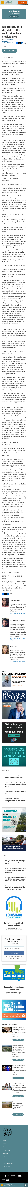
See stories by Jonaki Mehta (18, 613)
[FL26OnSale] (14, 704)
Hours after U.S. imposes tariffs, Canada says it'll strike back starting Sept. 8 (15, 800)
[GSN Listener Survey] (14, 732)
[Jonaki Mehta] (5, 602)
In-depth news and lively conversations (14, 924)
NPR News (5, 771)
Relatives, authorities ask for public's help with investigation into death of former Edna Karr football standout (15, 879)
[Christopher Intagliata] (5, 622)
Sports (4, 855)
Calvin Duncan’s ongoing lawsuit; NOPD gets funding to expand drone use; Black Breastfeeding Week (19, 1069)
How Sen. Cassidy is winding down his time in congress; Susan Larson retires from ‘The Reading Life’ (19, 1031)
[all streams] (26, 1185)
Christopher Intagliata (5, 42)
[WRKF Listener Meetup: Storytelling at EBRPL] (14, 679)
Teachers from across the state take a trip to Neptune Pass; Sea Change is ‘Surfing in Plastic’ (19, 1105)
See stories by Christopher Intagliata (18, 639)
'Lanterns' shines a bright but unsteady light (15, 792)
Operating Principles (8, 1163)
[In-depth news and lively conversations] (14, 907)
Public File (5, 1153)
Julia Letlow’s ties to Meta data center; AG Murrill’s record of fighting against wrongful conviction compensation (19, 1087)
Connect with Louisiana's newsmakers (14, 988)
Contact (5, 1146)
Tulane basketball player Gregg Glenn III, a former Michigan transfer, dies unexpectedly (15, 870)
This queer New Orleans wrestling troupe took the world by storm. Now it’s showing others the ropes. (15, 887)
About (4, 1143)
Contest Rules (6, 1166)
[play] (2, 1185)
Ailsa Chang (10, 43)
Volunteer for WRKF (8, 1160)
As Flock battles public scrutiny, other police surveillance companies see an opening (15, 784)
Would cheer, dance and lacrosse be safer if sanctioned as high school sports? (15, 861)
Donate (23, 2)
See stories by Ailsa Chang (17, 661)
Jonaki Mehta (9, 40)
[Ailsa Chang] (5, 649)
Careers (5, 1156)
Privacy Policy (6, 1150)
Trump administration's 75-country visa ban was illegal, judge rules (14, 776)
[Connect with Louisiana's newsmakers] (14, 974)
